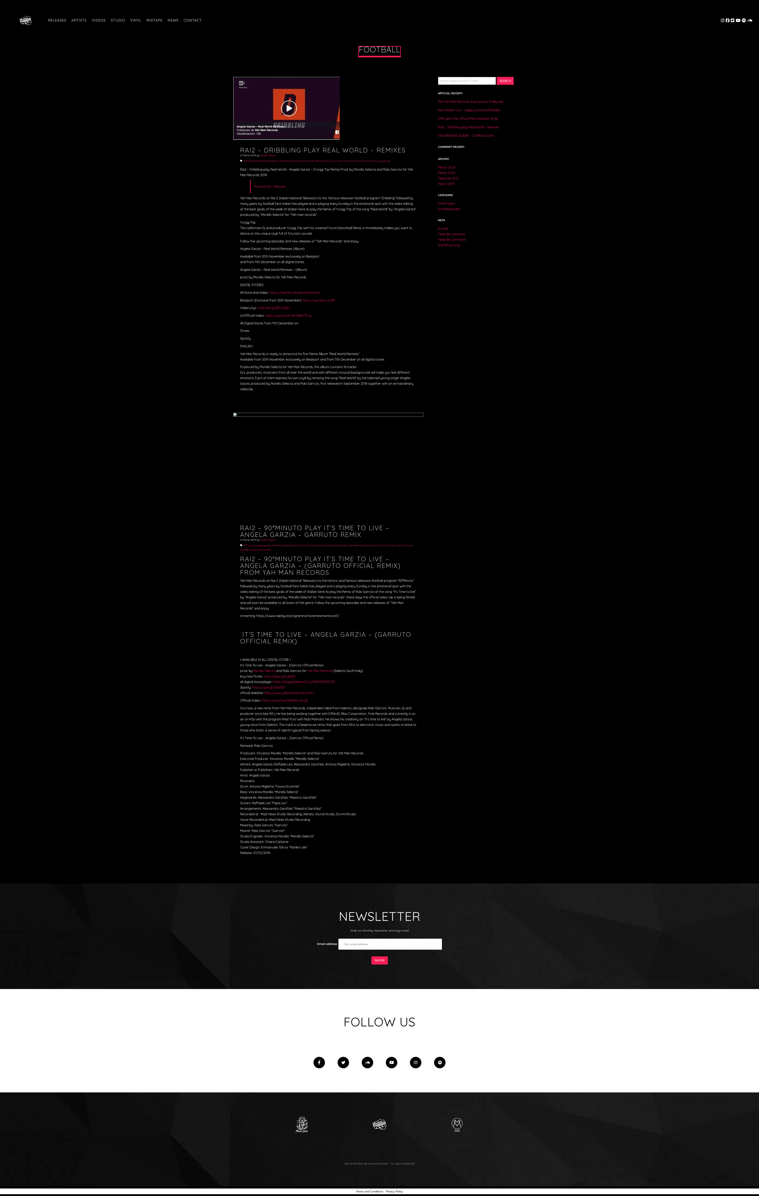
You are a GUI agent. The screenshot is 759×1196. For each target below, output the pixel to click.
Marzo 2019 (446, 184)
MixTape (154, 20)
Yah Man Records (319, 671)
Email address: (327, 944)
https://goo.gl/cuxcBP (318, 300)
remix (354, 160)
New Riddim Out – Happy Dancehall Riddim (469, 110)
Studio (118, 20)
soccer (371, 160)
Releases (57, 20)
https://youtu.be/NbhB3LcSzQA (284, 700)
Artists (79, 20)
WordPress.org (449, 245)
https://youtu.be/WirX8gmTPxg (288, 315)
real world (344, 160)
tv (377, 160)
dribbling (248, 160)
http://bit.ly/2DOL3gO (274, 308)
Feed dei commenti (452, 240)
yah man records (261, 549)
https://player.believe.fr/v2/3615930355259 (304, 682)
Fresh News (446, 203)
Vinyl (135, 20)
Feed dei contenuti (451, 234)
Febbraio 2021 (448, 178)
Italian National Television (276, 160)
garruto (297, 545)
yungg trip (384, 160)
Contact (193, 20)
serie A (401, 545)
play (326, 160)
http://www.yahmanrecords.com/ (289, 693)
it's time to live (309, 545)
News (173, 20)
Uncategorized (449, 209)
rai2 (387, 545)
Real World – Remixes (270, 186)
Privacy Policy (394, 1191)
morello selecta (315, 160)
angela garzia (263, 545)
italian (321, 545)
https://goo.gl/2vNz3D (268, 687)
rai (330, 160)
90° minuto (249, 545)
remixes (362, 160)
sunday (244, 549)
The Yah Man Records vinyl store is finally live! (470, 102)
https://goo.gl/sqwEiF (280, 676)
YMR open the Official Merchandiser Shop (468, 119)
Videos (99, 20)
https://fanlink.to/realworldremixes (294, 293)
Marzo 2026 (446, 167)
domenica (277, 545)
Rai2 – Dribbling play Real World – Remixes (468, 127)
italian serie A (298, 160)
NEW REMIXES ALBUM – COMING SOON (466, 136)
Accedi (443, 229)
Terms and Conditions (369, 1191)
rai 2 (335, 160)
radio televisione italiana (361, 545)
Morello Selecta (268, 155)
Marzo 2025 (446, 173)
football (258, 160)
